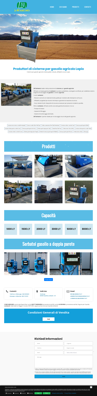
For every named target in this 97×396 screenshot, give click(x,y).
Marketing (31, 393)
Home (52, 6)
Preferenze (16, 393)
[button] (78, 353)
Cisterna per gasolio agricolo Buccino (65, 131)
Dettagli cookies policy (57, 393)
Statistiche (24, 393)
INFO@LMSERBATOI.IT (76, 294)
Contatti (87, 6)
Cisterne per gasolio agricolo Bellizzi (82, 125)
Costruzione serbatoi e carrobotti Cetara (67, 125)
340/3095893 (25, 294)
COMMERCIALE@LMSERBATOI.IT (78, 298)
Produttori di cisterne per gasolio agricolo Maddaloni (49, 131)
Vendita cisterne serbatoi (78, 131)
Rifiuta (46, 393)
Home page (86, 131)
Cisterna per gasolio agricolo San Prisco (29, 128)
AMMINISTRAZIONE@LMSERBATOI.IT (80, 296)
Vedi (48, 319)
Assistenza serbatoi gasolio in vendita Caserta (12, 128)
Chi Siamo (63, 6)
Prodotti (75, 6)
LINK (61, 369)
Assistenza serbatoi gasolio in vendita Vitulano (83, 128)
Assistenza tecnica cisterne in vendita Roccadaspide (16, 125)
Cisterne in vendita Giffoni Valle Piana (33, 125)
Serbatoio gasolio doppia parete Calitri (44, 128)
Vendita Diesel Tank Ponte (56, 128)
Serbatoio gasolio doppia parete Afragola (31, 131)
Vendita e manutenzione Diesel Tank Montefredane (50, 125)
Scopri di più (48, 279)
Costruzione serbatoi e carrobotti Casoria (15, 131)
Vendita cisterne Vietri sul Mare (68, 128)
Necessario (9, 393)
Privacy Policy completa (70, 393)
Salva (38, 393)
